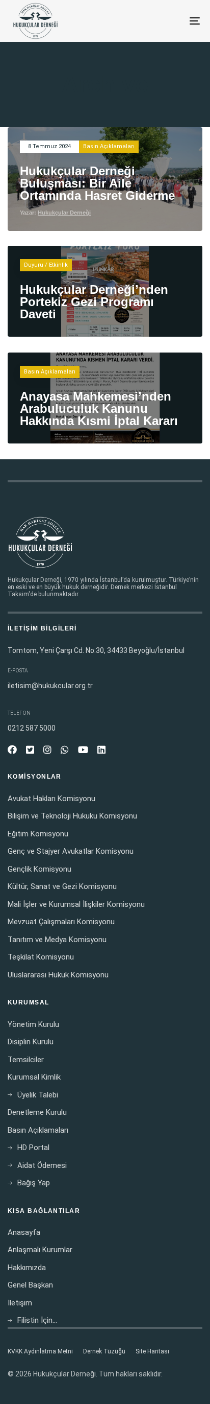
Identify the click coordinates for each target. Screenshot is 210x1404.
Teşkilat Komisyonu (41, 957)
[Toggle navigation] (168, 21)
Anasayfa (24, 1232)
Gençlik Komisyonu (39, 869)
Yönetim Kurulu (33, 1024)
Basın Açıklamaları (109, 146)
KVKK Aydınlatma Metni (40, 1351)
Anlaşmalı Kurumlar (40, 1249)
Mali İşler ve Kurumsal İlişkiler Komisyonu (76, 904)
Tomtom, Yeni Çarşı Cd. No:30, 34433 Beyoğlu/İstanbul (96, 650)
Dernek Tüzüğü (104, 1351)
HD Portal (33, 1147)
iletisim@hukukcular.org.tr (50, 686)
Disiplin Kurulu (31, 1041)
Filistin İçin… (37, 1320)
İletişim (20, 1302)
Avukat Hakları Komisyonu (51, 798)
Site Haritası (152, 1351)
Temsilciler (26, 1059)
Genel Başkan (30, 1285)
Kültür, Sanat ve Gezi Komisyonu (62, 886)
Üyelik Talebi (37, 1094)
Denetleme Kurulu (37, 1112)
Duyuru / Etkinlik (46, 265)
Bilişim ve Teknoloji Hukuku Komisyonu (72, 816)
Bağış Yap (33, 1182)
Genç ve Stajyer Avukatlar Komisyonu (71, 851)
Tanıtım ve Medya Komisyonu (57, 939)
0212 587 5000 (32, 728)
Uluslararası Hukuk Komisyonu (58, 974)
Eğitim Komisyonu (38, 833)
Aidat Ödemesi (42, 1165)
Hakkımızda (27, 1267)
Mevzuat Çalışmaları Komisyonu (61, 921)
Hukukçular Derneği (64, 212)
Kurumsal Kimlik (34, 1077)
